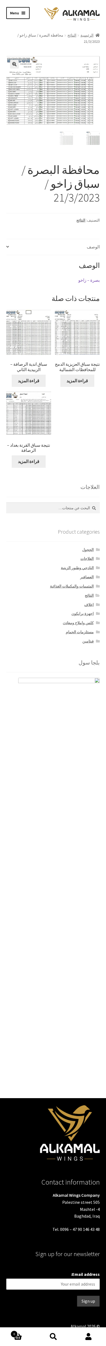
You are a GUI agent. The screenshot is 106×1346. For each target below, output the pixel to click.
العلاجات (87, 558)
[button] (14, 64)
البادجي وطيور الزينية (77, 567)
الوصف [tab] (93, 246)
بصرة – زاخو (89, 280)
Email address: (85, 1274)
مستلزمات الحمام (80, 632)
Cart (24, 1332)
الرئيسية (86, 35)
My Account (88, 1337)
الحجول (88, 549)
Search (53, 1337)
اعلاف (89, 604)
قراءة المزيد (28, 380)
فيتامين (88, 641)
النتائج (71, 35)
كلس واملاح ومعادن (78, 622)
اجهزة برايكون (82, 613)
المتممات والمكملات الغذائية (72, 586)
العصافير (87, 577)
